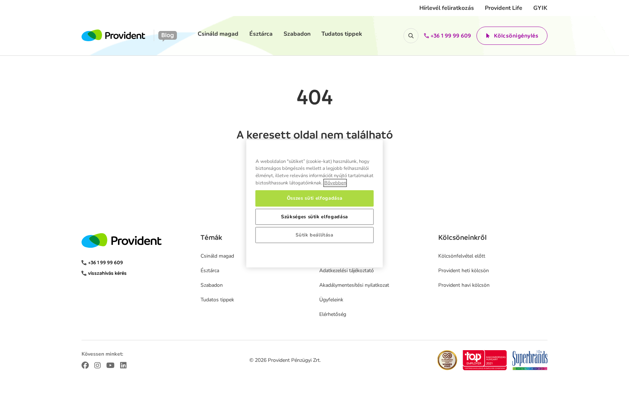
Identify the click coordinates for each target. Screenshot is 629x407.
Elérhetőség (332, 314)
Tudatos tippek (341, 34)
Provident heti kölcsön (463, 270)
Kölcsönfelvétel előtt (461, 256)
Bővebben (335, 183)
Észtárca (261, 34)
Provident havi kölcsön (464, 285)
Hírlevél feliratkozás (446, 8)
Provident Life (503, 8)
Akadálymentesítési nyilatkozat (354, 285)
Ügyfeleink (331, 299)
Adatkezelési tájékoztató (346, 270)
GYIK (540, 8)
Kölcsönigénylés (516, 35)
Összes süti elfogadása (314, 198)
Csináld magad (218, 34)
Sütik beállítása (314, 235)
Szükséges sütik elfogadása (314, 217)
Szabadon (297, 34)
